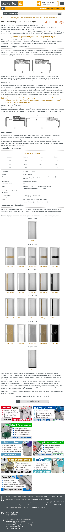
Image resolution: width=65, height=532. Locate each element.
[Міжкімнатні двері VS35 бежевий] (10, 333)
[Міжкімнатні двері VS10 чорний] (55, 307)
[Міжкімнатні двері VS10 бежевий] (10, 307)
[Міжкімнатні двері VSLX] (32, 359)
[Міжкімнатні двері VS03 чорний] (55, 256)
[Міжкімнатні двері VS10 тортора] (43, 307)
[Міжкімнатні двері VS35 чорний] (55, 333)
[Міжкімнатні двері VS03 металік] (32, 256)
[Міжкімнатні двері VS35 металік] (32, 333)
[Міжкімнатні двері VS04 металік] (32, 282)
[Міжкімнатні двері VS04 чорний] (55, 282)
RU (3, 9)
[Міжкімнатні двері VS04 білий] (21, 282)
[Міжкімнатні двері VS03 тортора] (43, 256)
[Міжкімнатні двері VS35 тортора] (43, 333)
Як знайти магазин (34, 401)
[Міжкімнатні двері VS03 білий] (21, 256)
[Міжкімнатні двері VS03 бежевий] (10, 256)
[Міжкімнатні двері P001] (32, 230)
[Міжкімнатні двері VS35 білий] (21, 333)
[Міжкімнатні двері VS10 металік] (32, 307)
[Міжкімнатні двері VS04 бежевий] (10, 282)
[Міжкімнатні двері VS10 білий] (21, 307)
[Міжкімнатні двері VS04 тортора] (43, 282)
